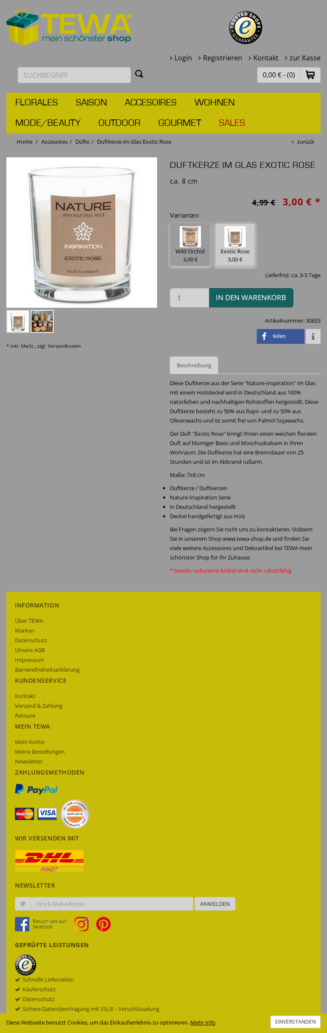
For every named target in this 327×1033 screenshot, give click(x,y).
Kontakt (265, 57)
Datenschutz (31, 640)
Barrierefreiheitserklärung (47, 669)
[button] (310, 74)
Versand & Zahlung (39, 705)
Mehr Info (202, 1022)
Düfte (82, 141)
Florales (36, 103)
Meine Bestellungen (40, 751)
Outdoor (119, 123)
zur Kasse (305, 57)
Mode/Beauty (47, 123)
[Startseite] (69, 26)
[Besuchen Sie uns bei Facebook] (44, 924)
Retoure (25, 715)
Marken (24, 630)
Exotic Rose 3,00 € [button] (235, 255)
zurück (305, 141)
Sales (232, 123)
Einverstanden (295, 1021)
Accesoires (151, 103)
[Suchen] (139, 73)
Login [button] (183, 57)
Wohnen (215, 103)
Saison (91, 103)
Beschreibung (194, 365)
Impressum (29, 660)
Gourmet (179, 123)
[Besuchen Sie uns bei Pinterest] (103, 924)
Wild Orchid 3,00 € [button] (190, 255)
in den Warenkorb (251, 297)
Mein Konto (30, 742)
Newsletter (29, 761)
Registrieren (222, 57)
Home (24, 141)
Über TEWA (29, 620)
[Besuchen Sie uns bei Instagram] (84, 924)
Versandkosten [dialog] (64, 346)
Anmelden (215, 904)
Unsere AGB (30, 650)
